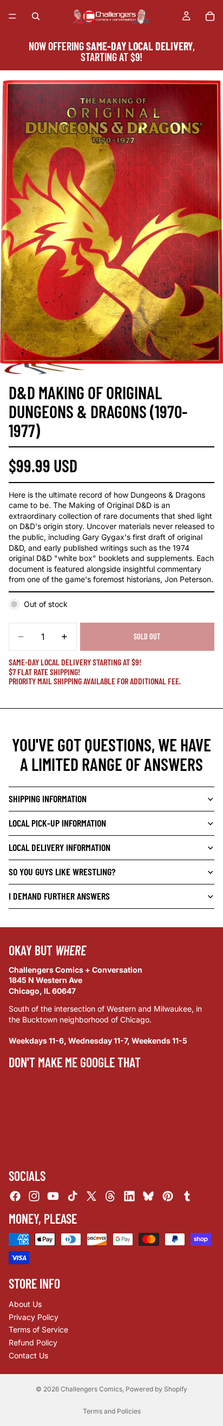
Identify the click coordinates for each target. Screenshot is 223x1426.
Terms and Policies (112, 1411)
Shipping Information (48, 798)
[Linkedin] (129, 1196)
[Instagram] (34, 1196)
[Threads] (110, 1196)
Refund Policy (33, 1342)
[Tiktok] (72, 1196)
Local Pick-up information (57, 823)
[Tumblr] (186, 1196)
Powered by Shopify (156, 1389)
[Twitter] (91, 1196)
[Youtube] (53, 1196)
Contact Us (28, 1354)
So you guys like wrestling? (62, 871)
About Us (25, 1304)
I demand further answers (59, 896)
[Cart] (210, 16)
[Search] (36, 16)
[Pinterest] (167, 1196)
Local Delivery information (59, 847)
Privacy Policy (33, 1317)
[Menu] (12, 16)
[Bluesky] (148, 1196)
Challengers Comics (91, 1389)
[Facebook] (15, 1196)
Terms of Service (38, 1329)
